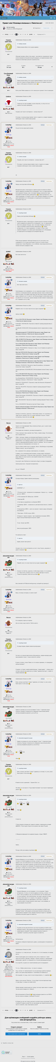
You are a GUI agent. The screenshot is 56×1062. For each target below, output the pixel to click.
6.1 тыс (9, 964)
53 (9, 90)
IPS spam (23, 1061)
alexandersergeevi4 (8, 556)
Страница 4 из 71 (41, 34)
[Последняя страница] (34, 34)
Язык (23, 1056)
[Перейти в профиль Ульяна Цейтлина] (8, 46)
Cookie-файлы (30, 1056)
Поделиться (37, 28)
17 (9, 54)
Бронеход (5, 2)
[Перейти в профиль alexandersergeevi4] (8, 562)
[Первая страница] (3, 34)
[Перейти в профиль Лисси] (8, 428)
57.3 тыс (9, 141)
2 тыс (9, 267)
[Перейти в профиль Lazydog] (4, 28)
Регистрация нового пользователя (16, 1033)
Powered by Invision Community (28, 1058)
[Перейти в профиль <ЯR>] (8, 954)
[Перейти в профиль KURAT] (8, 256)
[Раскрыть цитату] (17, 43)
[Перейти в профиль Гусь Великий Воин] (8, 80)
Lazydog (12, 27)
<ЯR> (8, 949)
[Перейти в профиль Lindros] (8, 101)
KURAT (8, 251)
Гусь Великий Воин (8, 74)
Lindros (8, 96)
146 (9, 572)
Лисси (8, 423)
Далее (30, 34)
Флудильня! (19, 28)
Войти (39, 1033)
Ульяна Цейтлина (8, 40)
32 (9, 111)
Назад (6, 34)
